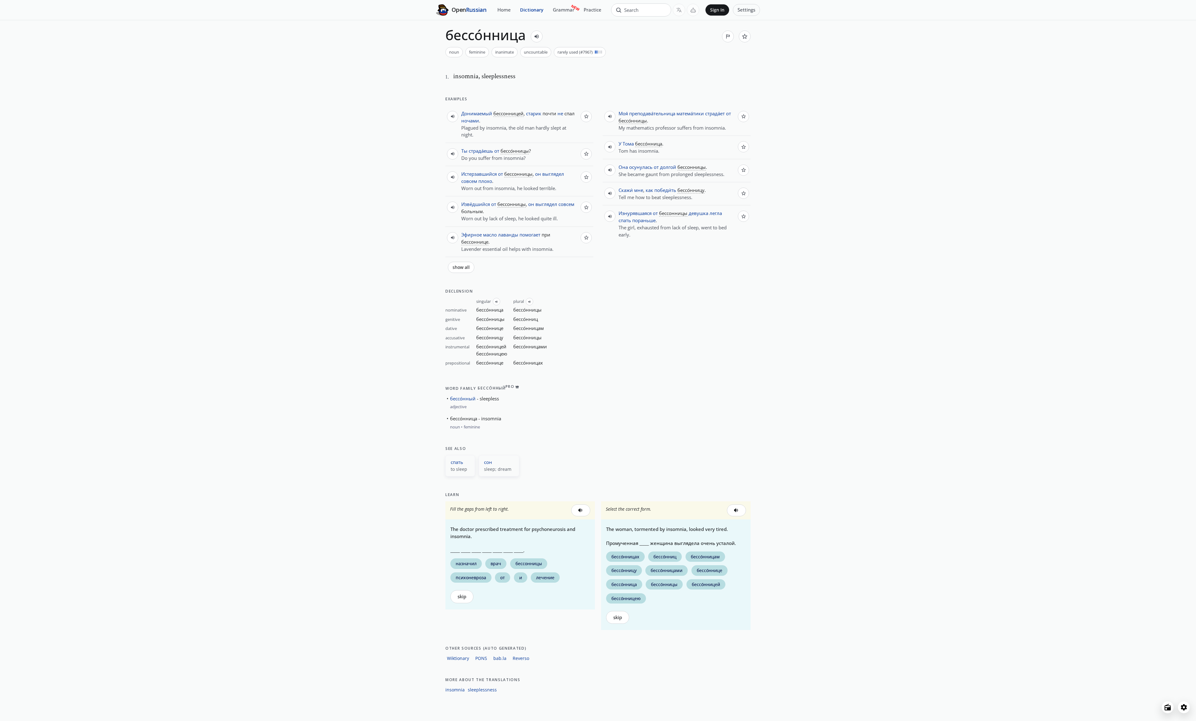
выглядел (553, 174)
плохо (485, 181)
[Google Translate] (679, 10)
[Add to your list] (745, 36)
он (538, 174)
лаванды (508, 235)
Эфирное (471, 235)
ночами (470, 120)
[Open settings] (1184, 707)
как (649, 190)
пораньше (644, 220)
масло (490, 235)
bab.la (499, 658)
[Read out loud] (537, 36)
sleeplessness (482, 690)
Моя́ (623, 113)
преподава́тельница (652, 113)
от (496, 151)
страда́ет (715, 113)
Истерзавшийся (479, 174)
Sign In (717, 10)
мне (638, 190)
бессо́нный (463, 398)
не (560, 113)
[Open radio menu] (1168, 707)
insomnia (455, 690)
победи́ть (665, 190)
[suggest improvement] (728, 36)
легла (716, 213)
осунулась (641, 167)
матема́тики (690, 113)
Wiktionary (458, 658)
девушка (698, 213)
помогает (530, 235)
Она (623, 167)
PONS (481, 658)
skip (462, 596)
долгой (668, 167)
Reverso (521, 658)
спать (625, 220)
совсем (469, 181)
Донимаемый (476, 113)
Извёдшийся (475, 204)
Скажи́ (626, 190)
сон (488, 462)
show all (461, 267)
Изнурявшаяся (635, 213)
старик (533, 113)
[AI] (693, 10)
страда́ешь (481, 151)
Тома (628, 144)
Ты (464, 151)
